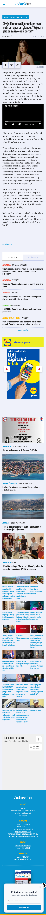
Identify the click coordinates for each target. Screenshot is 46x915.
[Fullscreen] (40, 124)
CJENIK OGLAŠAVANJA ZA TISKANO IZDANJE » (23, 836)
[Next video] (12, 124)
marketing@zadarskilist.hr (25, 829)
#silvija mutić (7, 244)
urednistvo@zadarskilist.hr (23, 845)
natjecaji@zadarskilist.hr (23, 832)
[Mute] (19, 124)
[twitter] (11, 65)
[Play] (5, 124)
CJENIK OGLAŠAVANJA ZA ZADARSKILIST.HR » (23, 834)
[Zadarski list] (23, 3)
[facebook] (5, 65)
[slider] (23, 121)
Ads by (38, 128)
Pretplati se (24, 907)
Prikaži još (22, 330)
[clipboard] (18, 65)
